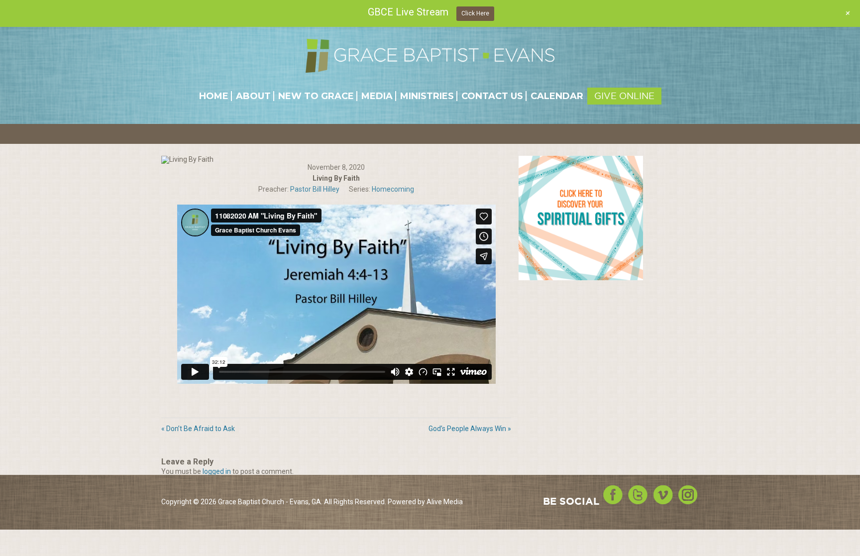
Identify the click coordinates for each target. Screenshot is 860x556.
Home (213, 96)
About (253, 96)
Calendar (557, 96)
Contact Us (492, 96)
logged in (217, 471)
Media (377, 96)
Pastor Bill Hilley (314, 189)
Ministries (427, 96)
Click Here (475, 13)
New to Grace (316, 96)
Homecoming (393, 189)
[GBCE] (430, 55)
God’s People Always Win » (470, 428)
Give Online (624, 96)
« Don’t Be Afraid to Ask (198, 428)
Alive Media (445, 502)
